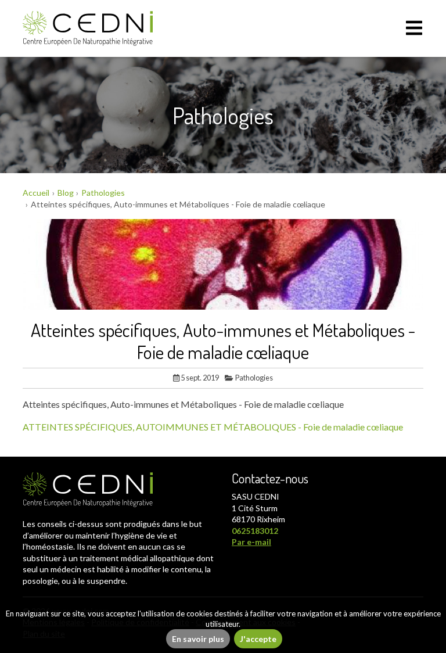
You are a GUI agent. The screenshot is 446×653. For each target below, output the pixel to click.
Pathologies (254, 377)
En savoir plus (198, 639)
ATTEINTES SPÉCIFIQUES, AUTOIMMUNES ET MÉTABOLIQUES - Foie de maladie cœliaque (213, 426)
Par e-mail (251, 542)
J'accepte (258, 639)
